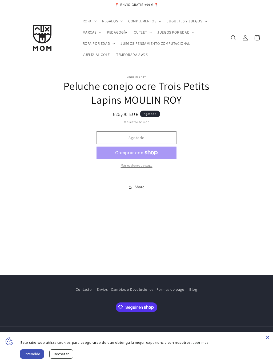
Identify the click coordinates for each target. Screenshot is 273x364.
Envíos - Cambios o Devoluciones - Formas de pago (140, 289)
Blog (193, 289)
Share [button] (139, 186)
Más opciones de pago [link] (136, 165)
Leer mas (201, 342)
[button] (89, 21)
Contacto (84, 289)
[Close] (267, 337)
